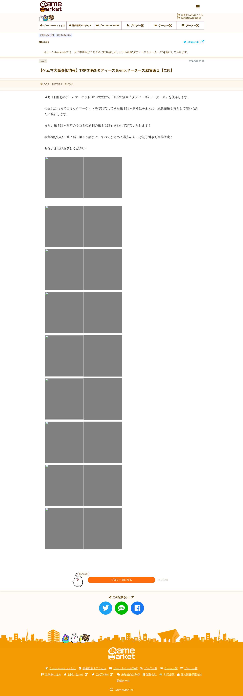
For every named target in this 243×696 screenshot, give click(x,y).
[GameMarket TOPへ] (121, 653)
